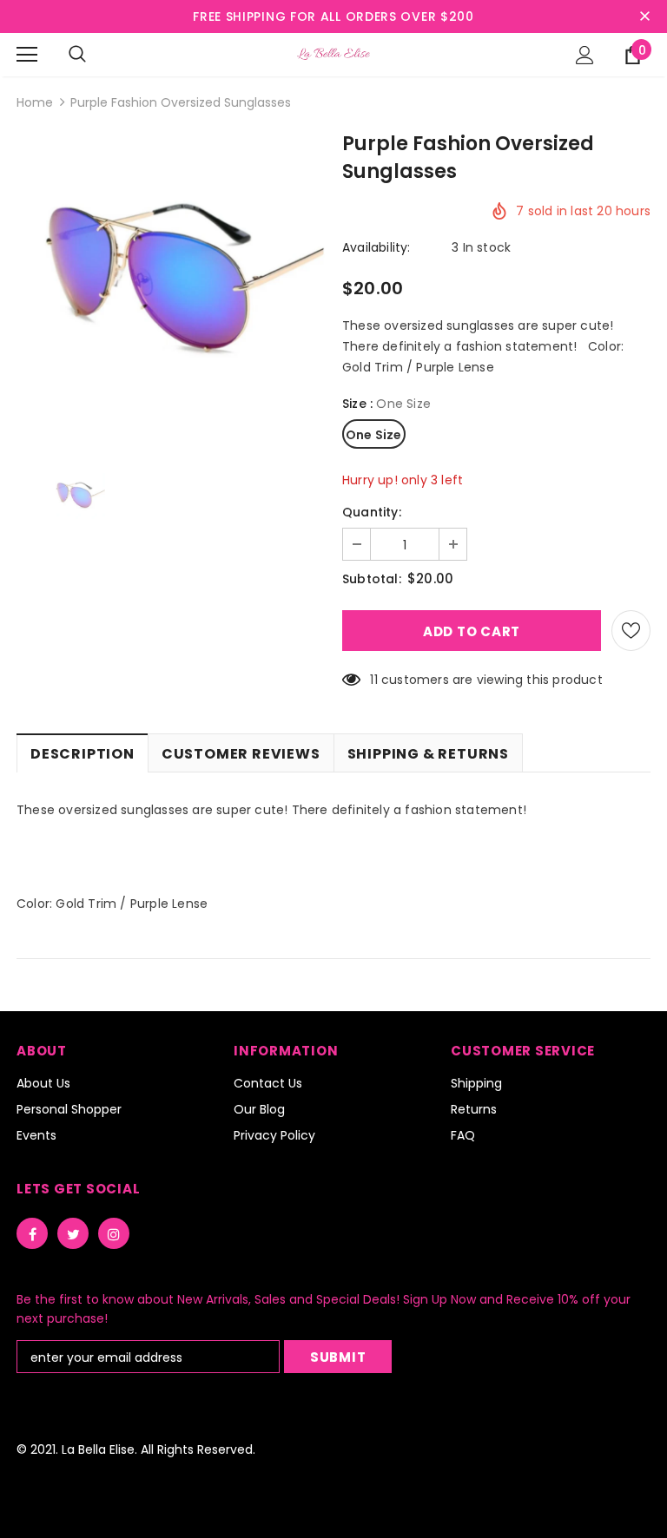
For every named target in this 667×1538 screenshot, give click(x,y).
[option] (171, 290)
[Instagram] (113, 1233)
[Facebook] (32, 1233)
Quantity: (371, 512)
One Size (374, 435)
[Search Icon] (77, 54)
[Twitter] (73, 1233)
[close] (644, 16)
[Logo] (333, 54)
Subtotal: (371, 579)
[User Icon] (585, 55)
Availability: (376, 247)
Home (35, 102)
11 (373, 679)
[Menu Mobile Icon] (27, 54)
